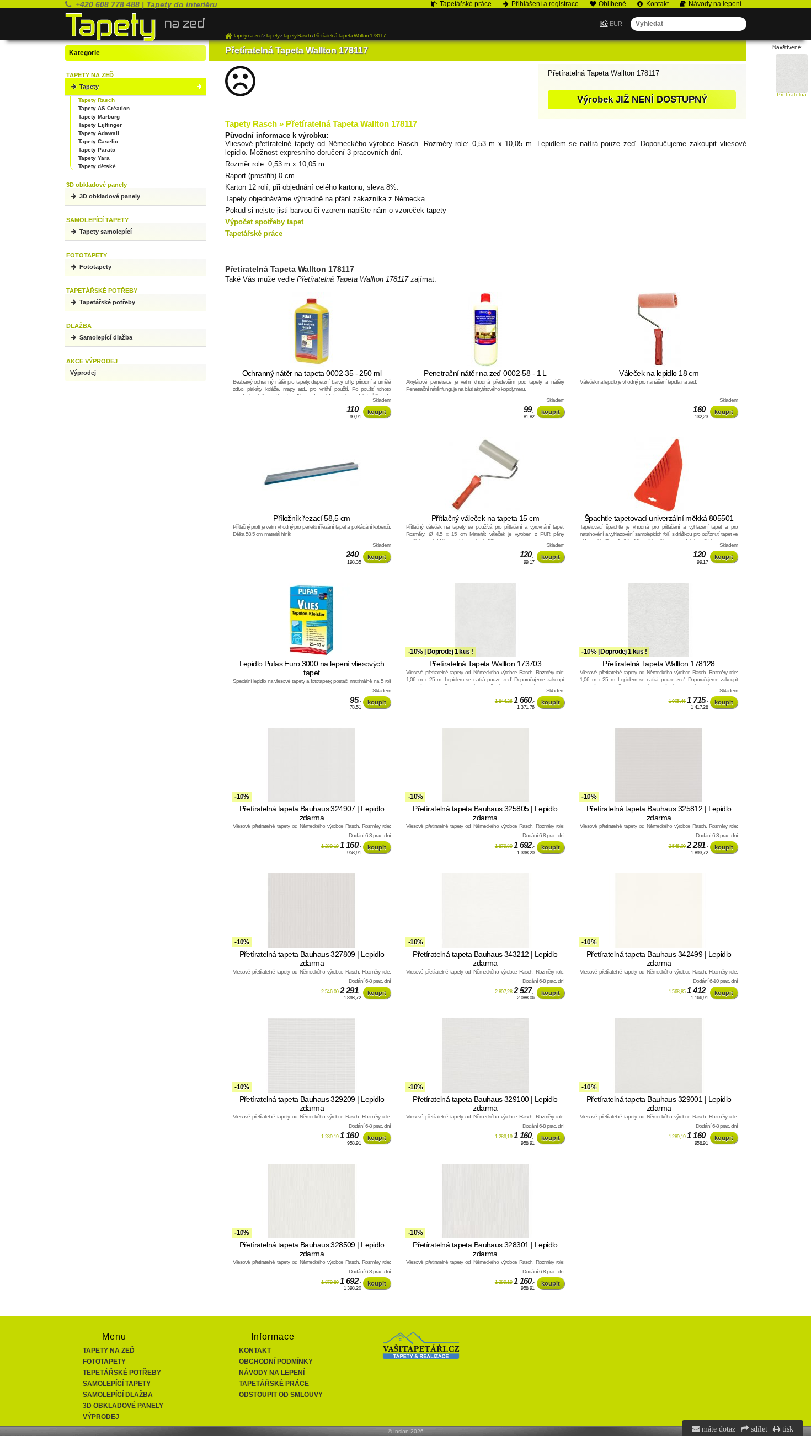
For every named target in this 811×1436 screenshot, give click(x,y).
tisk (786, 1429)
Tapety (88, 86)
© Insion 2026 (406, 1431)
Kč (604, 23)
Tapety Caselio (98, 141)
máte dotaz (717, 1429)
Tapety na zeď (109, 1350)
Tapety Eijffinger (100, 125)
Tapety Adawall (98, 133)
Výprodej (83, 372)
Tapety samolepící (105, 231)
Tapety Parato (96, 150)
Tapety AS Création (104, 108)
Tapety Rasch (96, 100)
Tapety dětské (97, 166)
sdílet (758, 1429)
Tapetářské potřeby (106, 302)
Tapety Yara (94, 158)
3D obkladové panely (109, 196)
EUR (616, 23)
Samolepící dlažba (105, 337)
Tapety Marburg (99, 117)
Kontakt (255, 1350)
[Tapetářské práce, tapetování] (421, 1356)
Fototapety (94, 266)
